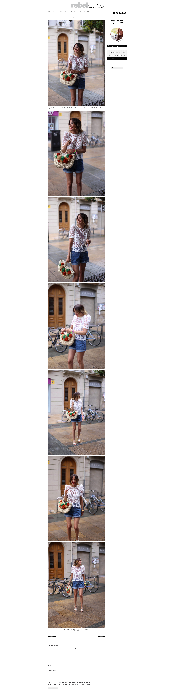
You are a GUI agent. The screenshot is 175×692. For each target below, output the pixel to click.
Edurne (87, 629)
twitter (66, 11)
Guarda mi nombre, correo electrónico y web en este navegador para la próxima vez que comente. (70, 682)
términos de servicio (85, 684)
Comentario (50, 650)
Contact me (86, 11)
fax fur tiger (52, 636)
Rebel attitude (76, 629)
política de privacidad (74, 684)
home (49, 11)
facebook (60, 11)
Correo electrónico (52, 670)
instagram (73, 11)
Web (49, 676)
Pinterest (80, 11)
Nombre (50, 665)
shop (54, 11)
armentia (101, 636)
